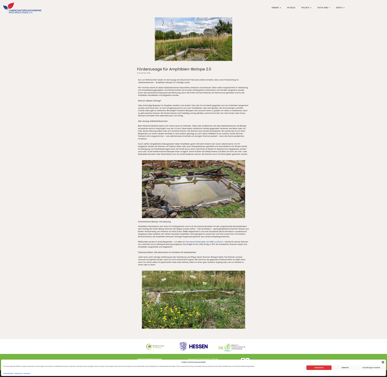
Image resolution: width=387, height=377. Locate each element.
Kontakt (215, 359)
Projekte (305, 7)
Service (339, 7)
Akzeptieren (319, 368)
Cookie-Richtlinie (8, 373)
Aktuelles (291, 7)
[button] (383, 362)
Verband (275, 7)
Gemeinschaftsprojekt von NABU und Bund (204, 242)
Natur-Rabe (322, 7)
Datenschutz (18, 373)
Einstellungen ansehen (371, 368)
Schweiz (177, 128)
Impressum (26, 373)
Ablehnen (345, 368)
